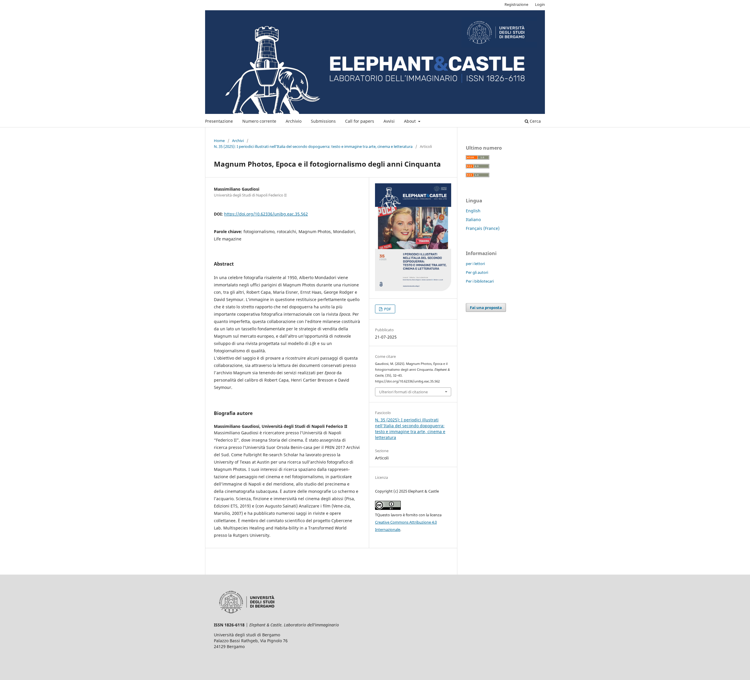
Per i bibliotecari (480, 281)
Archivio (293, 121)
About (410, 121)
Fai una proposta (486, 307)
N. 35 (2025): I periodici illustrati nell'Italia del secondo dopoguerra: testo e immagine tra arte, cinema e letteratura (313, 146)
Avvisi (389, 121)
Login (540, 4)
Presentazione (219, 121)
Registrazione (516, 4)
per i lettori (475, 263)
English (473, 210)
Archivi (238, 140)
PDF (387, 309)
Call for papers (359, 121)
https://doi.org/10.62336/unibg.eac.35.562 (266, 214)
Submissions (323, 121)
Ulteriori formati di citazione (403, 391)
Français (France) (483, 228)
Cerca (535, 121)
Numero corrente (259, 121)
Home (219, 140)
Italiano (473, 219)
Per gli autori (477, 272)
